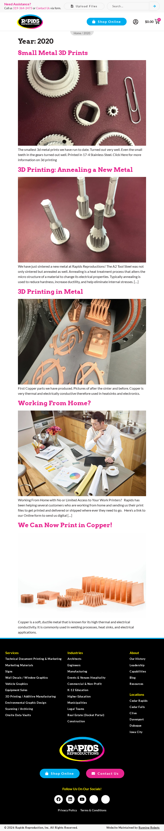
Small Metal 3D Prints (53, 52)
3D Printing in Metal (50, 291)
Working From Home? (54, 403)
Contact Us (43, 8)
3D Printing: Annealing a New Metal (75, 169)
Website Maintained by (133, 827)
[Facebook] (58, 799)
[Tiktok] (105, 799)
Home (77, 33)
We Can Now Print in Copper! (65, 525)
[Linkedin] (70, 799)
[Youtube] (82, 799)
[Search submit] (154, 6)
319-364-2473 (22, 8)
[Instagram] (93, 799)
